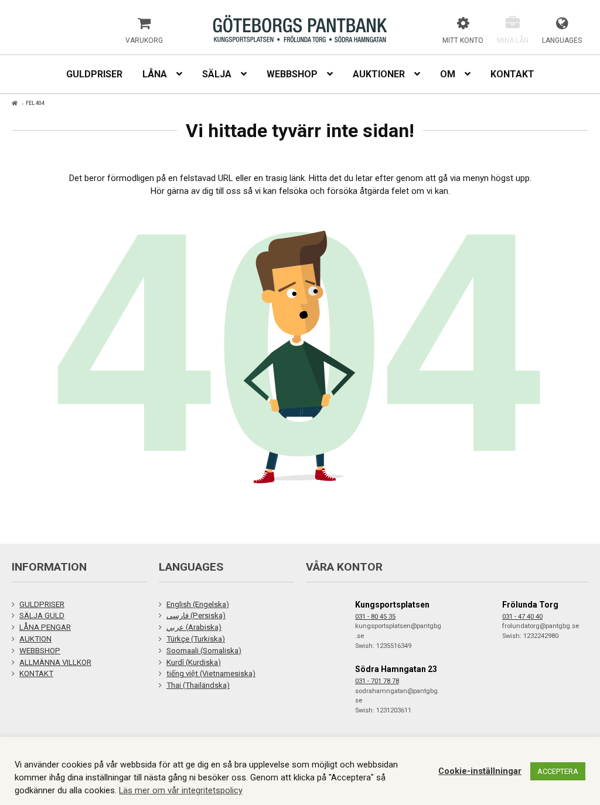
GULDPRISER (41, 604)
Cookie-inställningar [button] (479, 771)
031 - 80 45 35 (375, 616)
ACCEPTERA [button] (557, 771)
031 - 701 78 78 (377, 681)
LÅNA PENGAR (45, 627)
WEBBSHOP (39, 650)
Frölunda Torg (530, 604)
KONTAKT (36, 673)
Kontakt (512, 74)
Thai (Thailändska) (198, 685)
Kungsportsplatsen (392, 604)
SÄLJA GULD (41, 615)
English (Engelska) (197, 604)
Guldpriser (94, 74)
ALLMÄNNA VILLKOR (55, 662)
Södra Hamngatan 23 (396, 669)
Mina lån (513, 40)
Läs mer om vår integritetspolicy (181, 790)
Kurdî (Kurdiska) (193, 662)
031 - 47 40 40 (522, 616)
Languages (562, 40)
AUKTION (35, 639)
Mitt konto (462, 40)
